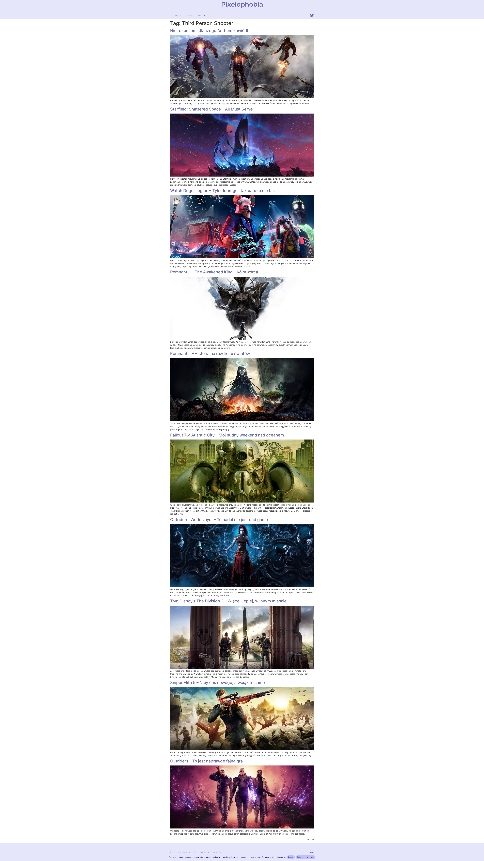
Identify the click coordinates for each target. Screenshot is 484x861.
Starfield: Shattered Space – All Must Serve (211, 109)
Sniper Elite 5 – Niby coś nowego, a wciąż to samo (217, 682)
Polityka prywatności (208, 852)
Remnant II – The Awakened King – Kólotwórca (214, 272)
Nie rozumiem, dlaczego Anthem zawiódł (209, 30)
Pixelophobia (242, 4)
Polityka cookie (180, 852)
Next (310, 839)
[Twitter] (312, 15)
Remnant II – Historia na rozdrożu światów (210, 353)
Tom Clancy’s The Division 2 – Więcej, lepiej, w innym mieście (228, 601)
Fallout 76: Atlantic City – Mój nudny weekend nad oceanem (227, 435)
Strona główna (182, 15)
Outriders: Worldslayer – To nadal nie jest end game (219, 519)
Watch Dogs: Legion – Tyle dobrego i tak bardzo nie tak (222, 190)
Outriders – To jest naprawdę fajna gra (206, 761)
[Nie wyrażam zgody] (480, 857)
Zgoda (290, 857)
